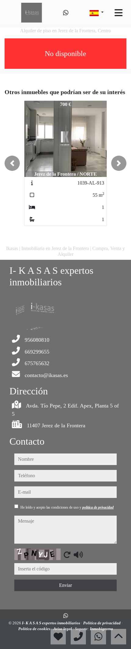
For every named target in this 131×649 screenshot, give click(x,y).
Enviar (65, 585)
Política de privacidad (102, 623)
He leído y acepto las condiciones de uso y (67, 507)
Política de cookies (34, 628)
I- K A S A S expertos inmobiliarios (51, 623)
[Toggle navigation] (118, 13)
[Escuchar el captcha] (78, 554)
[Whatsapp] (66, 12)
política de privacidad (98, 507)
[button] (12, 163)
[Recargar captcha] (67, 554)
